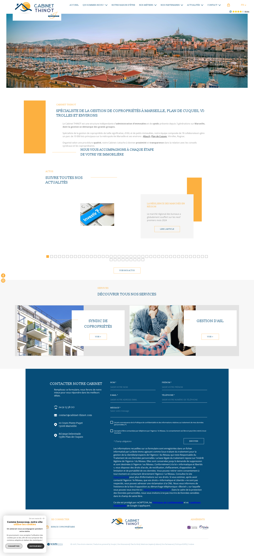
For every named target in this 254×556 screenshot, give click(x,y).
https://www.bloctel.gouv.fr (157, 489)
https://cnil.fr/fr (121, 477)
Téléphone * (168, 395)
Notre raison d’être (123, 5)
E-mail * (114, 395)
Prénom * (166, 382)
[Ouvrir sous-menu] (106, 5)
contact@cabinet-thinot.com (75, 415)
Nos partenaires (170, 5)
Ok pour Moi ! (35, 546)
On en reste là (35, 519)
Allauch (146, 136)
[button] (125, 78)
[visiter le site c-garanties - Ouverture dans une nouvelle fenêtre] (192, 527)
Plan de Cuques (159, 136)
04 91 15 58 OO (67, 407)
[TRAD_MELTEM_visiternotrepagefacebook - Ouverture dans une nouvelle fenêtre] (3, 275)
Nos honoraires (123, 544)
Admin (157, 544)
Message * (115, 408)
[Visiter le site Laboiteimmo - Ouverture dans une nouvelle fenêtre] (55, 544)
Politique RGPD (181, 544)
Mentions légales (147, 544)
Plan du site (135, 544)
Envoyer (193, 441)
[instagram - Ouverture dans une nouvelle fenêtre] (3, 280)
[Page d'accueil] (37, 10)
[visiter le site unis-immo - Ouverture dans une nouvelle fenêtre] (203, 527)
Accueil (74, 5)
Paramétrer (14, 546)
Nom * (113, 382)
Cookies (191, 544)
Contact (212, 5)
